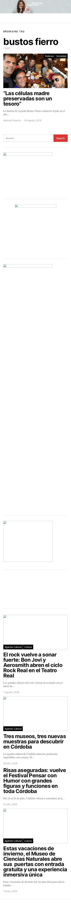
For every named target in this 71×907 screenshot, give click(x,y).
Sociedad (61, 56)
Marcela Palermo (12, 120)
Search (60, 138)
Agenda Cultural (13, 647)
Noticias (49, 56)
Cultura (28, 647)
